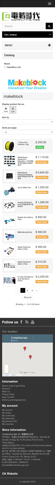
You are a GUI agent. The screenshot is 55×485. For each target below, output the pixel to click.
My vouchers (8, 424)
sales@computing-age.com (17, 465)
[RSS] (27, 322)
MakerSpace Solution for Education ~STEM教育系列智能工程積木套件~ (25, 161)
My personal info (9, 421)
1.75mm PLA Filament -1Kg (23, 143)
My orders (6, 412)
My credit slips (8, 415)
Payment (6, 388)
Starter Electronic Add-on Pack (24, 248)
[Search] (49, 26)
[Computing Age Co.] (27, 15)
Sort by (5, 117)
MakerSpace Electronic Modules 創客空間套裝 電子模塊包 (25, 175)
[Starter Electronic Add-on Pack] (9, 251)
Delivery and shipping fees (14, 399)
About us (6, 391)
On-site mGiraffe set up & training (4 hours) (25, 278)
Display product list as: (13, 104)
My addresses (8, 418)
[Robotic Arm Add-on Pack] (9, 221)
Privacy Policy (8, 394)
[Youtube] (32, 322)
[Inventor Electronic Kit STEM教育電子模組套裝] (9, 206)
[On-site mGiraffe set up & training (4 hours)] (9, 280)
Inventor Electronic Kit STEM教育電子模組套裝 (25, 204)
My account (7, 409)
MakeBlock (14, 67)
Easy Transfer (8, 397)
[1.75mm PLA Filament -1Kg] (9, 146)
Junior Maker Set (24, 187)
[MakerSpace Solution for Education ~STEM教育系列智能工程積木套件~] (9, 161)
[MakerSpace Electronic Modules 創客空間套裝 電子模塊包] (9, 176)
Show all (27, 297)
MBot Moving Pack (25, 232)
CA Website (10, 473)
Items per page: (9, 127)
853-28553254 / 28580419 (16, 462)
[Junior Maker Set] (9, 191)
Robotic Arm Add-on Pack (25, 218)
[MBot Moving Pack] (9, 236)
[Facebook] (21, 322)
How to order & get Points (13, 385)
